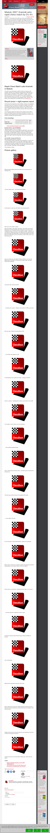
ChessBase (11, 780)
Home (10, 1)
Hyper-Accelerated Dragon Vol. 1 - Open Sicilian (41, 31)
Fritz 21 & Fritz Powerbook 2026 (42, 773)
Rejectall (37, 830)
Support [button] (24, 1)
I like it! (28, 16)
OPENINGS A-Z (17, 1)
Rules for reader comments (9, 789)
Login (43, 1)
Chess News (14, 7)
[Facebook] (8, 771)
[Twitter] (11, 771)
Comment (6, 795)
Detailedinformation (29, 830)
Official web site (10, 763)
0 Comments (32, 16)
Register (13, 794)
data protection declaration (33, 827)
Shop (5, 1)
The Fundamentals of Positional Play (41, 792)
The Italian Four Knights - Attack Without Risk (42, 811)
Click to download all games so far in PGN (16, 125)
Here (33, 826)
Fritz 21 (7, 48)
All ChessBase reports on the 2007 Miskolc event (16, 765)
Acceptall (45, 830)
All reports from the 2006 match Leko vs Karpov (16, 766)
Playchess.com (28, 98)
